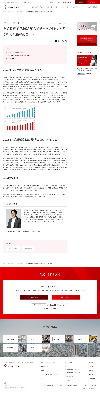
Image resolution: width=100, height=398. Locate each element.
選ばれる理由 (35, 7)
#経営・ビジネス (13, 248)
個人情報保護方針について (48, 385)
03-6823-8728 (66, 2)
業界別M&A (56, 7)
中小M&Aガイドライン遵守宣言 (89, 385)
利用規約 (60, 385)
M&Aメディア (11, 12)
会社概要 (91, 362)
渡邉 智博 (12, 231)
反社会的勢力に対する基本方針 (72, 385)
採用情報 (89, 7)
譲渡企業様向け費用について (74, 369)
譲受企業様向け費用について (74, 372)
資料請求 (81, 2)
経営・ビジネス (20, 11)
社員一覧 (91, 375)
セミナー (63, 7)
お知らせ (91, 366)
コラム (83, 7)
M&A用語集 (68, 380)
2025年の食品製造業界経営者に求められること (19, 55)
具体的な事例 (11, 59)
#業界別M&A (28, 248)
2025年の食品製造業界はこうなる (16, 52)
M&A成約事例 (48, 7)
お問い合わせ (93, 2)
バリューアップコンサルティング (49, 375)
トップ (4, 12)
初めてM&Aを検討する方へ (73, 7)
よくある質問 (92, 379)
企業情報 (95, 7)
